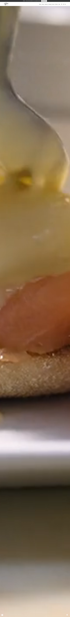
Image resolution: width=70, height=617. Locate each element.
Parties (56, 4)
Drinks (43, 4)
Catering (50, 4)
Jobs (59, 4)
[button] (2, 615)
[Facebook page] (61, 4)
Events (53, 4)
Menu (40, 4)
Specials (46, 4)
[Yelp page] (65, 4)
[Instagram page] (63, 4)
